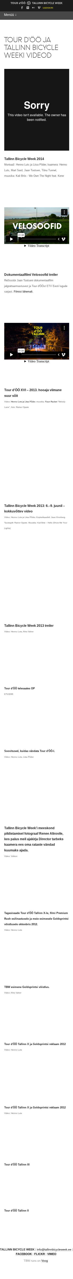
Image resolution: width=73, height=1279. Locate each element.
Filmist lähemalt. (23, 291)
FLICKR (39, 1254)
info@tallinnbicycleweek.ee (54, 1249)
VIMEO (51, 1254)
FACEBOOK (24, 1254)
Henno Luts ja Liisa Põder (23, 402)
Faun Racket (51, 402)
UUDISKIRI (48, 8)
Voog (44, 1260)
